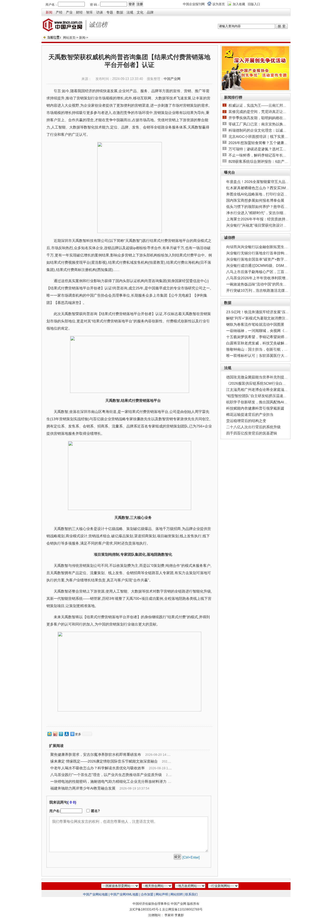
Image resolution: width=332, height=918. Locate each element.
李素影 (179, 915)
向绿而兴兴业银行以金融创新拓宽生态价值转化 (264, 247)
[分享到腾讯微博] (61, 734)
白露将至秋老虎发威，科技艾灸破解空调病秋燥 (264, 343)
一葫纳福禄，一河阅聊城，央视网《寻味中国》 (264, 331)
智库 (89, 12)
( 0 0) (71, 802)
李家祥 (169, 915)
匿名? (95, 811)
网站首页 (69, 37)
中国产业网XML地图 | (125, 894)
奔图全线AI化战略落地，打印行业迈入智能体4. (264, 194)
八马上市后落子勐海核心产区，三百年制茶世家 (264, 272)
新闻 (49, 12)
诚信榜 (229, 237)
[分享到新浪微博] (55, 734)
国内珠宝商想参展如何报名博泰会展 (255, 200)
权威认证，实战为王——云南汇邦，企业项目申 (267, 105)
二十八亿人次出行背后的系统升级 (253, 427)
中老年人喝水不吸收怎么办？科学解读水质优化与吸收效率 (97, 768)
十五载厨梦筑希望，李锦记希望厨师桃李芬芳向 (264, 337)
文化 (140, 12)
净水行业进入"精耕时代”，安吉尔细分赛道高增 (263, 213)
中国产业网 (172, 79)
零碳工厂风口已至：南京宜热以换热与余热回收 (267, 124)
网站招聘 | (177, 894)
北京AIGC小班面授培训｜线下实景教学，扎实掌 (267, 136)
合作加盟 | (148, 894)
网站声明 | (163, 894)
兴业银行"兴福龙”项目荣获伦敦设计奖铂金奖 (262, 225)
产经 (59, 12)
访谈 (99, 12)
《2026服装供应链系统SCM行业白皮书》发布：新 (267, 383)
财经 (79, 12)
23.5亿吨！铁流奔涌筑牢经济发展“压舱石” (260, 312)
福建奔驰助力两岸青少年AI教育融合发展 (82, 788)
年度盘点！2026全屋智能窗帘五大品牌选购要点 (264, 182)
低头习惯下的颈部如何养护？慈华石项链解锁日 (264, 207)
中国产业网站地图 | (96, 894)
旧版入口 (254, 4)
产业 (69, 12)
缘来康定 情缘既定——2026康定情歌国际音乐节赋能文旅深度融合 (104, 761)
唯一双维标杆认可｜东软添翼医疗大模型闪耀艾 (264, 355)
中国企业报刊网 (194, 4)
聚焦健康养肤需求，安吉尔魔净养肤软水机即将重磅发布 (95, 754)
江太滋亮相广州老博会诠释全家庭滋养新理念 (262, 389)
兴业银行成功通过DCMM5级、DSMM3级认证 (263, 265)
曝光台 (229, 172)
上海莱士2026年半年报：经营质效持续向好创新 (264, 219)
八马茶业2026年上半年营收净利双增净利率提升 (264, 278)
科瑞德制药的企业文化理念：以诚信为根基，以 (267, 130)
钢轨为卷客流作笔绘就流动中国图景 (255, 324)
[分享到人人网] (66, 734)
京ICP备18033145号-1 (145, 909)
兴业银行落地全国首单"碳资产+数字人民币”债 (263, 259)
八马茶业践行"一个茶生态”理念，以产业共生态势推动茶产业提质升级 (106, 775)
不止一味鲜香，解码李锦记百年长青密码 (261, 155)
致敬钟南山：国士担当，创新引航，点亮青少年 (264, 349)
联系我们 (191, 894)
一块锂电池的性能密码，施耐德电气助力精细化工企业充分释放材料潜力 (108, 781)
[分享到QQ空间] (49, 734)
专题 (109, 12)
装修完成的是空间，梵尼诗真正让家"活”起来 (264, 112)
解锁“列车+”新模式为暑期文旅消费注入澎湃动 (263, 318)
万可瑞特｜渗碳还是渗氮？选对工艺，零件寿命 (267, 149)
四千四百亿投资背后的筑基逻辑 (251, 433)
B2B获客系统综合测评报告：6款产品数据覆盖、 (267, 161)
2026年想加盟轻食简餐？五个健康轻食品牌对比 (267, 143)
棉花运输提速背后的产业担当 (249, 414)
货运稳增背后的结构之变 (246, 421)
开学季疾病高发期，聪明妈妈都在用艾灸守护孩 (267, 118)
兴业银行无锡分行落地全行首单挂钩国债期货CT (265, 253)
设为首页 (218, 4)
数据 (119, 12)
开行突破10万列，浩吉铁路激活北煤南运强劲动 (264, 290)
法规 (130, 12)
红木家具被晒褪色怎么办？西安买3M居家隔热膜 (265, 188)
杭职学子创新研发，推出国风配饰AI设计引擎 (262, 402)
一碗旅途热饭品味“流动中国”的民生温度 (258, 284)
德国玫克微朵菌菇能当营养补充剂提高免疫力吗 (264, 377)
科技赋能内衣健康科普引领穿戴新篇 (255, 408)
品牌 (150, 12)
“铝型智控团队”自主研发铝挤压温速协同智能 (262, 396)
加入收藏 (239, 4)
